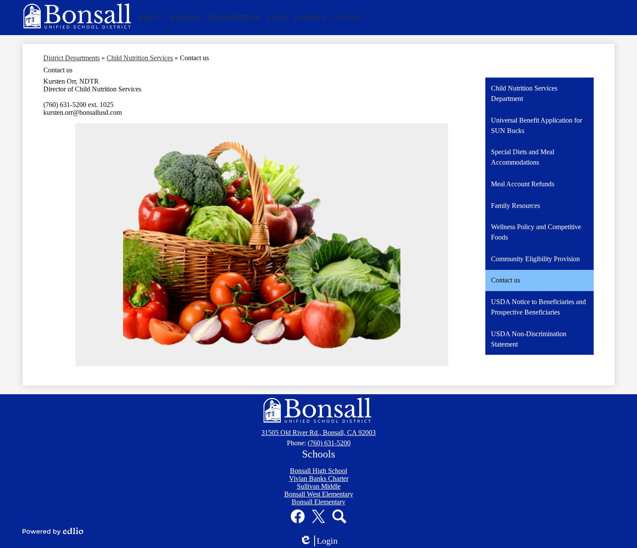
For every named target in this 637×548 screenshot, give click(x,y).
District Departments (71, 58)
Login (322, 541)
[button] (150, 17)
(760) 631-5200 (329, 443)
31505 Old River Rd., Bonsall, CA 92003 (318, 432)
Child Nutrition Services (140, 58)
